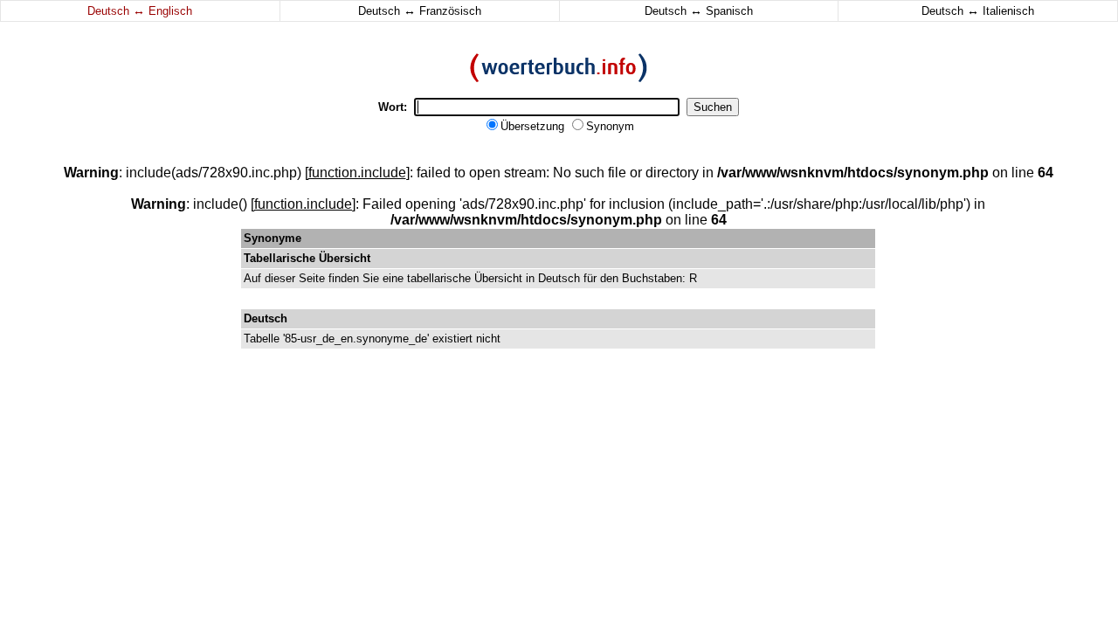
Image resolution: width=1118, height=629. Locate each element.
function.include (357, 172)
